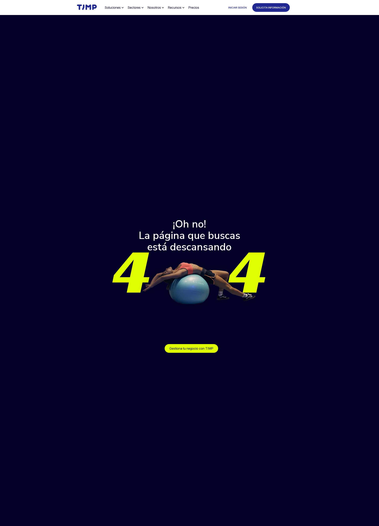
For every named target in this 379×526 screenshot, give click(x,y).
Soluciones (113, 7)
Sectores (134, 7)
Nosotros (154, 7)
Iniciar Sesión (237, 7)
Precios (193, 7)
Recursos (174, 7)
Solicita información (271, 7)
